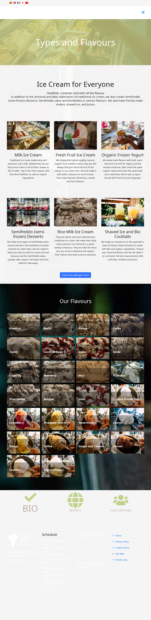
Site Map (119, 553)
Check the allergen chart (75, 275)
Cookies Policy (122, 547)
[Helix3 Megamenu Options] (143, 12)
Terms (118, 535)
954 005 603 (83, 567)
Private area (121, 559)
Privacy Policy (122, 541)
